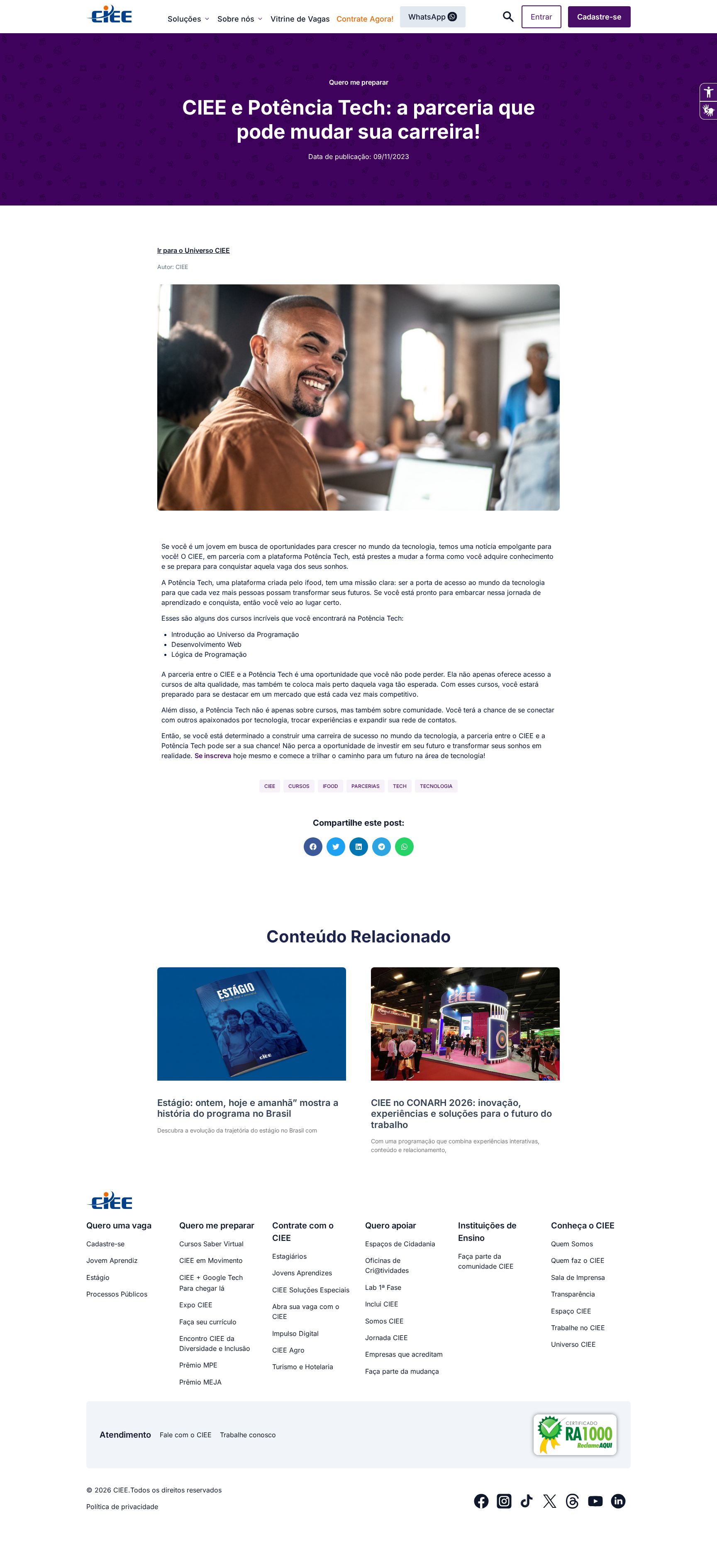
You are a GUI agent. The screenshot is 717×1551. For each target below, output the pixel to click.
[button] (313, 846)
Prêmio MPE (198, 1365)
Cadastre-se (105, 1244)
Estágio (98, 1277)
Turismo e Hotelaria (302, 1367)
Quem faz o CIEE (578, 1260)
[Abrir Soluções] (207, 18)
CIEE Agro (288, 1350)
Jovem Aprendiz (112, 1260)
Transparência (573, 1294)
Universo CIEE (573, 1344)
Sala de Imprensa (578, 1277)
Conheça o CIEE (583, 1226)
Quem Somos (572, 1244)
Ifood (330, 786)
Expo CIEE (195, 1305)
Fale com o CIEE (186, 1435)
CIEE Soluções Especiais (310, 1290)
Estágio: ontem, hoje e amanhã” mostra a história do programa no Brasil (248, 1108)
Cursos (299, 786)
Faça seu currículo (208, 1322)
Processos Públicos (116, 1294)
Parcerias (365, 786)
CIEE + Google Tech (211, 1277)
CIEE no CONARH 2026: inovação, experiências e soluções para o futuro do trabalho (461, 1113)
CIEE (269, 786)
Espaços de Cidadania (400, 1244)
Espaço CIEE (571, 1311)
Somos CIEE (384, 1321)
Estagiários (289, 1256)
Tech (400, 786)
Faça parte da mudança (402, 1371)
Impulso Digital (295, 1333)
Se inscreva (213, 755)
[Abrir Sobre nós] (260, 18)
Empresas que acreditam (404, 1354)
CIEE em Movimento (211, 1260)
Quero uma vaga (118, 1226)
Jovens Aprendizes (302, 1273)
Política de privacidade (122, 1506)
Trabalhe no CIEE (578, 1327)
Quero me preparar (358, 82)
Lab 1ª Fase (383, 1287)
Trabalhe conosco (248, 1435)
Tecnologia (436, 786)
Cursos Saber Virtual (211, 1244)
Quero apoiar (390, 1226)
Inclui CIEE (381, 1304)
